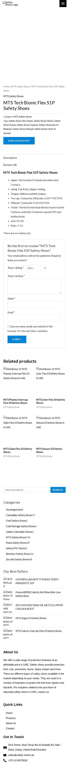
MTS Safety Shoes (20, 86)
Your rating (16, 267)
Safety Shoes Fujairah (27, 125)
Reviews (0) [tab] (10, 164)
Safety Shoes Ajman (43, 121)
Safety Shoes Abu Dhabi (21, 121)
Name (12, 298)
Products (11, 718)
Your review (16, 276)
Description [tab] (10, 157)
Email (11, 312)
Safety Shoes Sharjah (23, 129)
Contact (10, 728)
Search (58, 489)
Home (6, 86)
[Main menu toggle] (62, 3)
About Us (11, 723)
